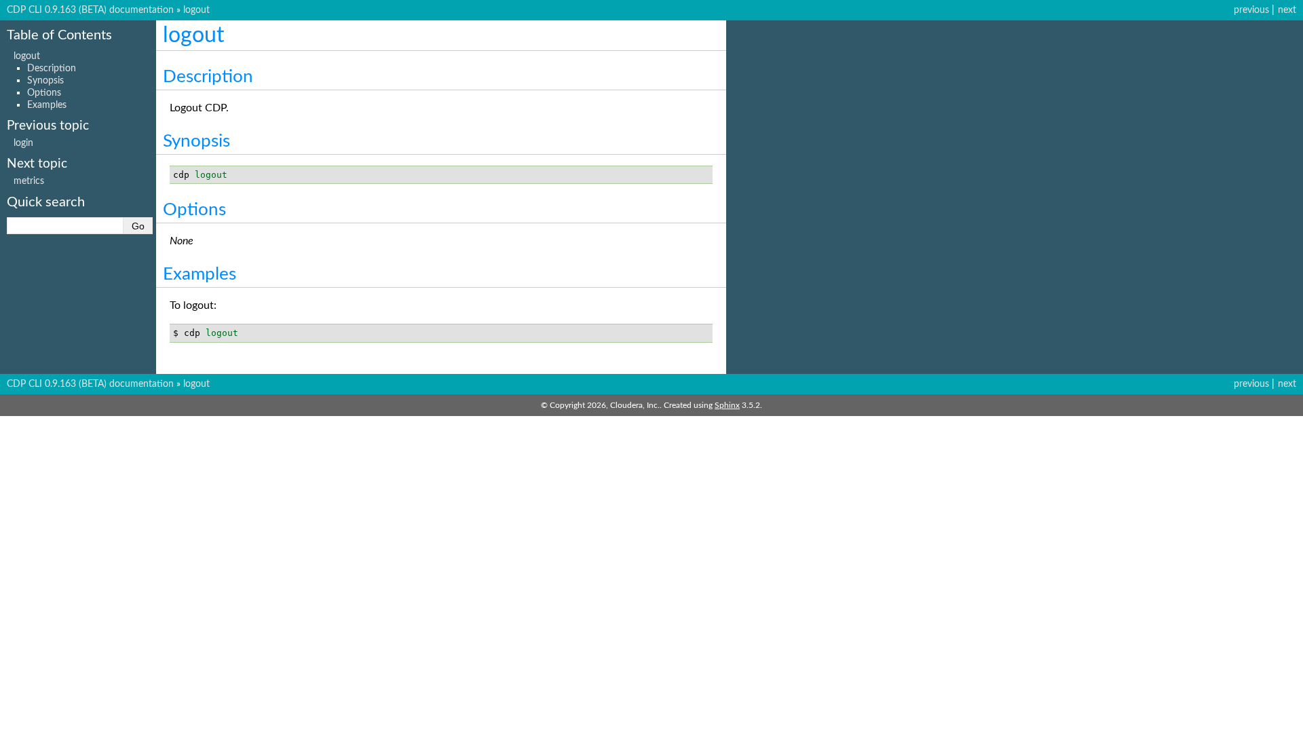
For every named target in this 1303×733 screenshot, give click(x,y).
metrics (29, 181)
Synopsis (45, 80)
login (23, 143)
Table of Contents (59, 35)
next (1287, 10)
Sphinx (727, 405)
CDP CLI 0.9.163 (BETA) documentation (90, 10)
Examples (47, 105)
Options (44, 93)
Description (51, 68)
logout (196, 10)
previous (1251, 10)
